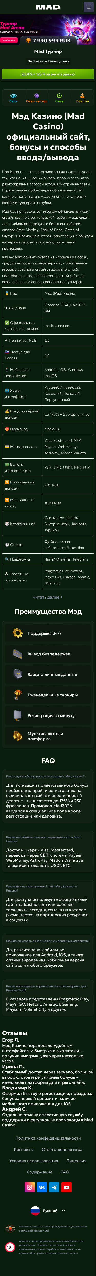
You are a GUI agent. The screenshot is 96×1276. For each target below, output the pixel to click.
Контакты (24, 1149)
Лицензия (76, 1160)
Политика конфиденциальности (48, 1138)
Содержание (39, 1171)
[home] (48, 7)
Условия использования (33, 1160)
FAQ (65, 1171)
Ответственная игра (62, 1149)
